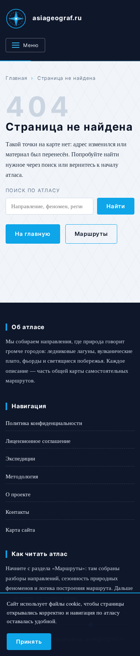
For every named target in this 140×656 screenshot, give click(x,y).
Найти (115, 206)
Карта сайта (20, 529)
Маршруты (91, 233)
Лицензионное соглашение (38, 440)
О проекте (18, 494)
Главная (16, 78)
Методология (22, 476)
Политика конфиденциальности (44, 423)
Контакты (17, 511)
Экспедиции (20, 458)
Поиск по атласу (33, 190)
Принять (29, 641)
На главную (33, 233)
